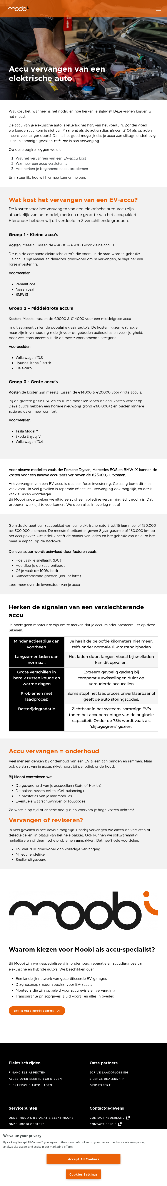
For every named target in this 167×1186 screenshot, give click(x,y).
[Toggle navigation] (158, 8)
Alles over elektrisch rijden (35, 1078)
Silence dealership (107, 1078)
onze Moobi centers (27, 1124)
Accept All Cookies (83, 1159)
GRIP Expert (100, 1085)
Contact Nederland (107, 1117)
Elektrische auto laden (30, 1085)
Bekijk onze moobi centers (34, 1010)
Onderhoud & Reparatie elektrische (41, 1117)
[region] (83, 1157)
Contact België (103, 1124)
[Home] (13, 9)
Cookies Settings (83, 1174)
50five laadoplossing (109, 1072)
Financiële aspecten (27, 1072)
